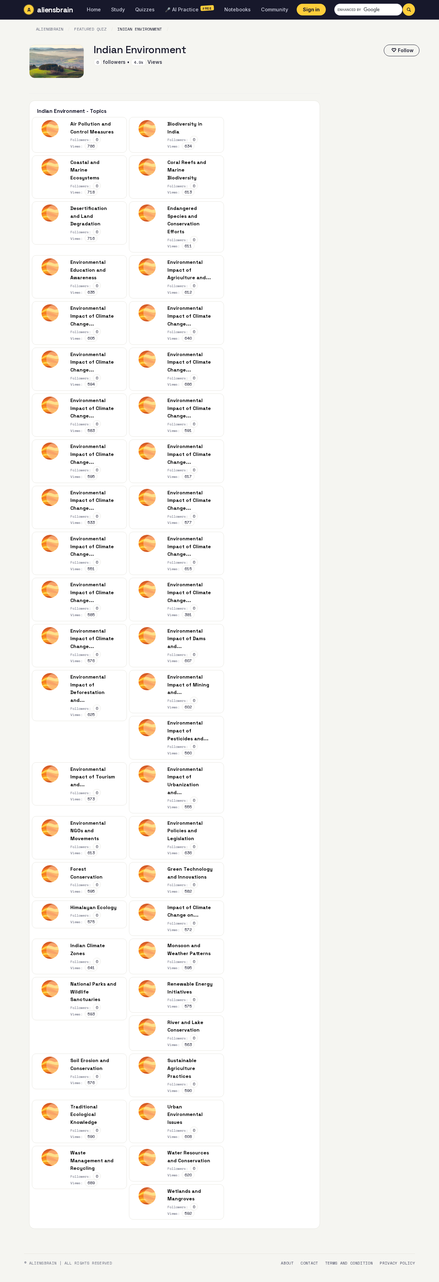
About (287, 1263)
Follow (406, 50)
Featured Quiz (90, 29)
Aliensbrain (49, 29)
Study (118, 9)
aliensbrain (55, 9)
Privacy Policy (397, 1263)
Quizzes (145, 9)
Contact (309, 1263)
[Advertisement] (375, 189)
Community (274, 9)
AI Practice (188, 8)
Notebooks (237, 9)
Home (94, 9)
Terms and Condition (349, 1263)
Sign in (311, 9)
